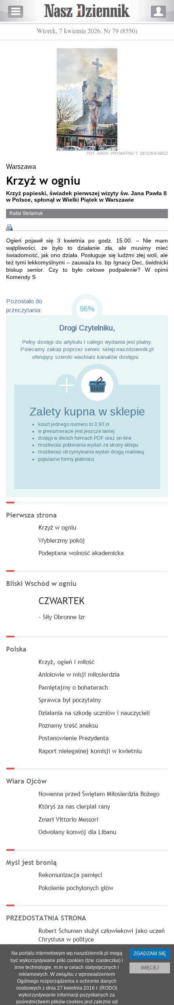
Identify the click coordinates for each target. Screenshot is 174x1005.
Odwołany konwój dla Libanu (77, 832)
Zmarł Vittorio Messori (68, 819)
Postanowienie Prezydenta (73, 738)
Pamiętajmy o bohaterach (73, 687)
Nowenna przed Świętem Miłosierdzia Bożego (98, 794)
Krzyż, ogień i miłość (66, 662)
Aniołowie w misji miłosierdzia (79, 674)
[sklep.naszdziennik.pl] (87, 385)
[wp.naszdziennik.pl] (87, 11)
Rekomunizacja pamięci (70, 875)
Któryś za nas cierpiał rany (74, 806)
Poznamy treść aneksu (68, 725)
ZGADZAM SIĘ (150, 953)
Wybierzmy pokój (61, 540)
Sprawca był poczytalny (69, 700)
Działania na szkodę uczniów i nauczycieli (94, 713)
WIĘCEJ (150, 968)
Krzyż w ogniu (57, 527)
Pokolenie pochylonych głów (75, 888)
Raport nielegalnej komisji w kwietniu (90, 751)
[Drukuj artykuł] (9, 227)
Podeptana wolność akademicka (81, 553)
